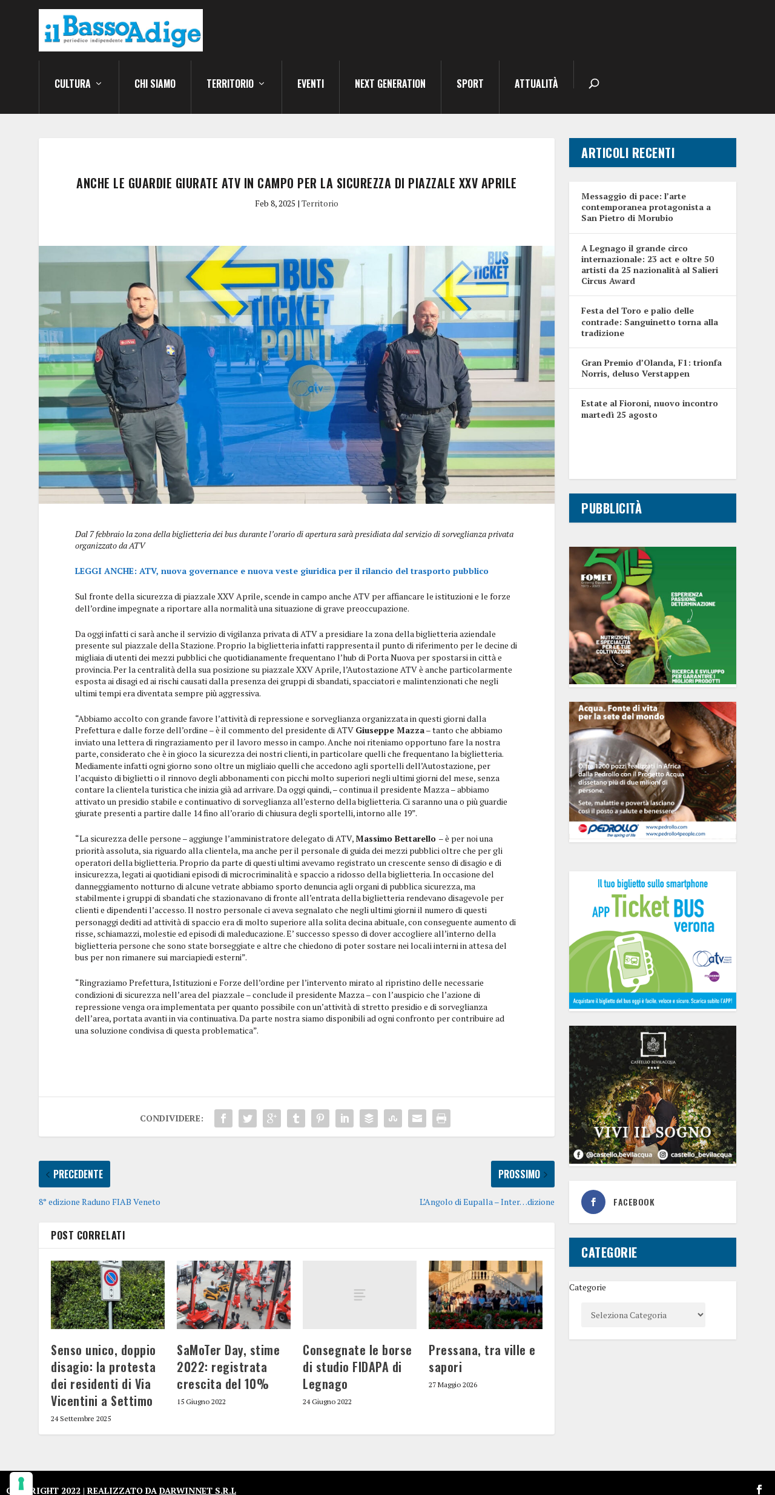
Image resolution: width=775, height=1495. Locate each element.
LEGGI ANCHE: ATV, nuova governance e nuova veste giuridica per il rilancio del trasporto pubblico (282, 570)
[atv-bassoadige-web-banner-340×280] (652, 1005)
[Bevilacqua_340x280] (652, 1160)
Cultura (72, 85)
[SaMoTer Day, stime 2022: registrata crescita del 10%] (234, 1295)
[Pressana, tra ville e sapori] (485, 1295)
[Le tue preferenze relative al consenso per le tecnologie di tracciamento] (21, 1483)
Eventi (310, 85)
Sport (470, 85)
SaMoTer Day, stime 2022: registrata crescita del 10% (228, 1367)
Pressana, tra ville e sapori (482, 1358)
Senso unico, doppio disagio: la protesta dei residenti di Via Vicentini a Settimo (103, 1375)
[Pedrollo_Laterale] (652, 836)
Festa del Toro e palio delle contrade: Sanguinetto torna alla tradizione (649, 321)
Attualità (536, 85)
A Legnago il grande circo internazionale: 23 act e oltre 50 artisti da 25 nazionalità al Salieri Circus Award (649, 264)
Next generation (390, 85)
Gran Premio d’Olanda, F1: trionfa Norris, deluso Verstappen (651, 368)
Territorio (230, 85)
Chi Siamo (155, 85)
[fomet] (652, 681)
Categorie (587, 1287)
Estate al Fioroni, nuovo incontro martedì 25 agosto (649, 408)
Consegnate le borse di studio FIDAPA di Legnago (357, 1367)
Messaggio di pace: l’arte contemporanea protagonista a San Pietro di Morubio (646, 206)
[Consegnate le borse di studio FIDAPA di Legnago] (360, 1295)
